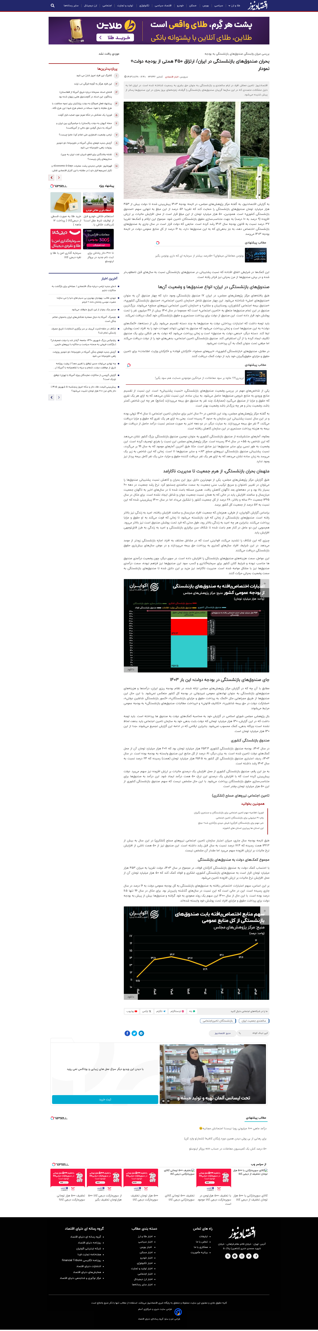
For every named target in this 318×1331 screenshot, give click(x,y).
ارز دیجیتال (90, 5)
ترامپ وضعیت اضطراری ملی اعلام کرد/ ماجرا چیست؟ (85, 134)
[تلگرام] (141, 1033)
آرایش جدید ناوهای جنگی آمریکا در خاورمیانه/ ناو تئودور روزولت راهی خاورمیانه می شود (84, 145)
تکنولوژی (144, 5)
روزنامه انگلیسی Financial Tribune (81, 1260)
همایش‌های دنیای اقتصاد (87, 1272)
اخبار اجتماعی (145, 1274)
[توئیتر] (134, 1033)
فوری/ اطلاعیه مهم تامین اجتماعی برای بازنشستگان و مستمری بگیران (229, 812)
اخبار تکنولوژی (145, 1263)
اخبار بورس (146, 1247)
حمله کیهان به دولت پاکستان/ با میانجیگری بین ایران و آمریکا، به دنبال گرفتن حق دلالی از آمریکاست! (84, 126)
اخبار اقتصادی (172, 77)
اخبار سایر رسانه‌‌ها (142, 1284)
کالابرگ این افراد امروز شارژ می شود (94, 75)
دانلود (130, 669)
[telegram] (235, 1256)
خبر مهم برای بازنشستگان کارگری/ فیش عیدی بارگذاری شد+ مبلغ (231, 823)
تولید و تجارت (125, 5)
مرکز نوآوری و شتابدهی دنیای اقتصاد (80, 1278)
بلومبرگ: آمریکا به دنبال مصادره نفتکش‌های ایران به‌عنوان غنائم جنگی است (84, 319)
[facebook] (256, 1256)
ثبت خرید (105, 1100)
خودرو (180, 5)
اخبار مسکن (146, 1252)
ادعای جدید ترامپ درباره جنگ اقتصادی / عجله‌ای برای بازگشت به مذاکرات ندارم (84, 288)
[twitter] (249, 1256)
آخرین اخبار (109, 278)
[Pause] (163, 1101)
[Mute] (168, 1101)
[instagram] (242, 1256)
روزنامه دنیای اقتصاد (89, 1243)
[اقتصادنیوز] (242, 1232)
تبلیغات (203, 1236)
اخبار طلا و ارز (145, 1236)
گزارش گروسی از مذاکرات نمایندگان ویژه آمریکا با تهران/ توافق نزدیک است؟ (85, 377)
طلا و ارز (235, 5)
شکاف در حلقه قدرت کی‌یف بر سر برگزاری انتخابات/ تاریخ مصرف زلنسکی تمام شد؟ (83, 331)
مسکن (193, 5)
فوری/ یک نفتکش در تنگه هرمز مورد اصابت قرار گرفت (85, 115)
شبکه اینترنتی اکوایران (88, 1248)
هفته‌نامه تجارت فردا (89, 1254)
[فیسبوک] (127, 1033)
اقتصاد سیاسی (163, 5)
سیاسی (218, 5)
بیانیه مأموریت (199, 1252)
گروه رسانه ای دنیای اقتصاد (85, 1237)
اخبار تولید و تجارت (142, 1268)
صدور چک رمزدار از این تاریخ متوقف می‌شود (94, 309)
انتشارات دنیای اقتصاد (88, 1266)
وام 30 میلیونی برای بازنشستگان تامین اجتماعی (240, 818)
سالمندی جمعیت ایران (254, 1021)
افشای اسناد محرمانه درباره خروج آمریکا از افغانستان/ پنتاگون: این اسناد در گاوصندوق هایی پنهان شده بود (85, 94)
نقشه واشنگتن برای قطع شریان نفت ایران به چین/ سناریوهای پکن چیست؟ (86, 157)
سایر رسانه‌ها (71, 5)
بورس (206, 5)
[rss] (228, 1256)
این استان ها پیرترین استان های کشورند (243, 828)
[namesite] (257, 5)
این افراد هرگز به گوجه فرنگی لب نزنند (93, 84)
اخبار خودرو (146, 1258)
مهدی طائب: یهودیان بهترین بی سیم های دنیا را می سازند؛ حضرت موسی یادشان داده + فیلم (86, 300)
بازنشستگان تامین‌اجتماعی (218, 1021)
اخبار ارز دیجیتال (143, 1279)
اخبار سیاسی (145, 1242)
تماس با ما (202, 1242)
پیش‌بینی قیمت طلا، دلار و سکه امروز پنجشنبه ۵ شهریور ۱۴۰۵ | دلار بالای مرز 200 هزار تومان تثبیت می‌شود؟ (83, 389)
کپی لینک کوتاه (260, 1033)
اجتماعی (107, 5)
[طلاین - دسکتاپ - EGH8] (159, 30)
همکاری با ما (201, 1247)
